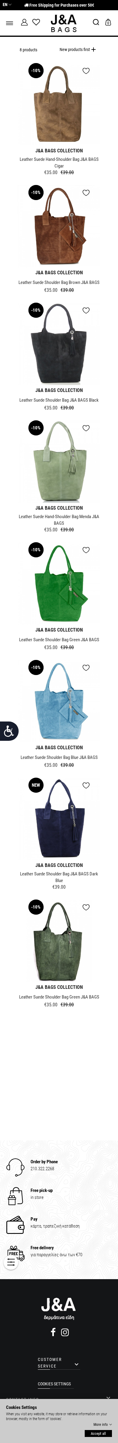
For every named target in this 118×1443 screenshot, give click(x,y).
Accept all (98, 1433)
